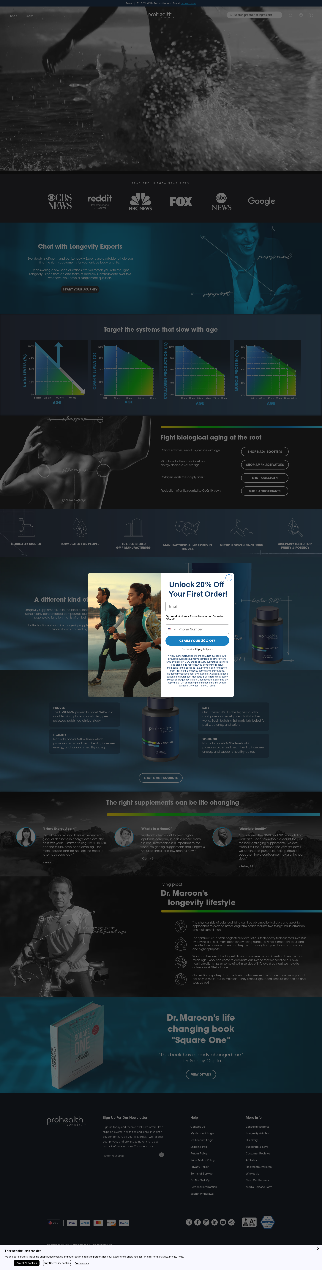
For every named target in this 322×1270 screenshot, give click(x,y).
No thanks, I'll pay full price (197, 649)
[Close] (318, 1248)
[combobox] (171, 629)
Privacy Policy (176, 1256)
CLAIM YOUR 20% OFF (197, 640)
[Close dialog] (229, 578)
